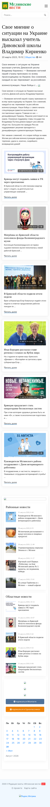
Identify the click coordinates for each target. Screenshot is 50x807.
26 (18, 743)
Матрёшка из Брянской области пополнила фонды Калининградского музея (24, 237)
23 (40, 739)
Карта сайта (30, 788)
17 (7, 739)
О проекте (17, 788)
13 (24, 735)
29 (35, 743)
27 (24, 743)
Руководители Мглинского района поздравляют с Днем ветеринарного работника (23, 464)
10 (7, 735)
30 (40, 743)
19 (18, 739)
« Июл (9, 750)
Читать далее (10, 197)
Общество (30, 57)
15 (35, 735)
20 (24, 739)
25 (13, 743)
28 (29, 743)
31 (7, 746)
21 (29, 739)
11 (13, 735)
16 (40, 735)
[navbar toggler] (46, 6)
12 (18, 735)
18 (13, 739)
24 (7, 743)
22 (35, 739)
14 (29, 735)
